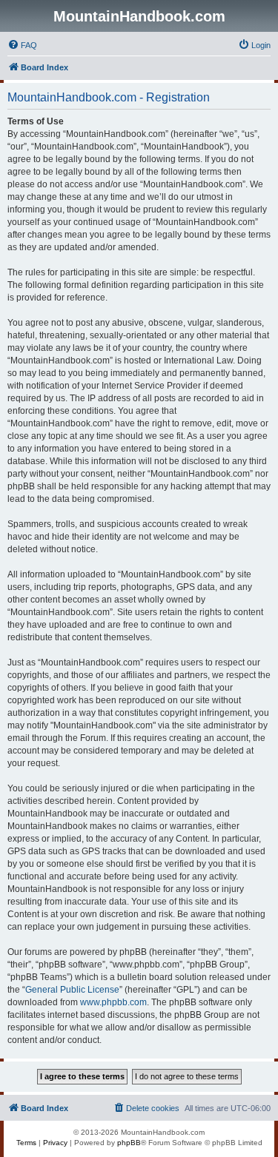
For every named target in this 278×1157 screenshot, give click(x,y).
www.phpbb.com (113, 1002)
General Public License (72, 990)
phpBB (129, 1142)
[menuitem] (22, 45)
